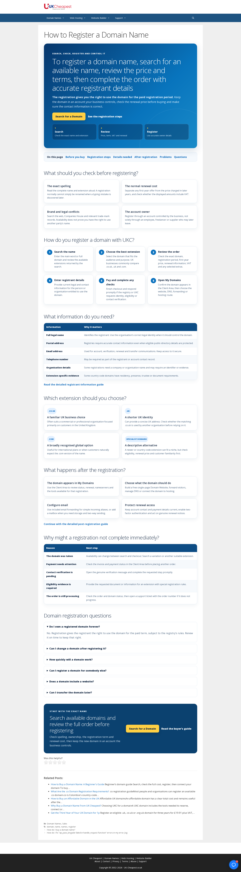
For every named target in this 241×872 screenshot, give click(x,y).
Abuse (134, 861)
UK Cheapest (95, 858)
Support (119, 17)
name (57, 826)
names (64, 826)
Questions (180, 157)
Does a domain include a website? (71, 681)
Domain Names (54, 17)
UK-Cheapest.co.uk (133, 867)
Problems (166, 157)
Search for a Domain (69, 116)
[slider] (55, 762)
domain (50, 826)
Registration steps (99, 157)
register (72, 826)
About (97, 861)
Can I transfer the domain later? (70, 692)
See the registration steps (105, 116)
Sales (64, 823)
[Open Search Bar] (193, 18)
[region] (120, 351)
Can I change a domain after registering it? (77, 648)
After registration (145, 157)
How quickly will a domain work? (71, 659)
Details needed (122, 157)
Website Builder (99, 17)
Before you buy (75, 157)
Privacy (115, 861)
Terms (125, 861)
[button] (233, 864)
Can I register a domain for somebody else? (77, 670)
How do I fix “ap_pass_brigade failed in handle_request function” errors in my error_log (87, 832)
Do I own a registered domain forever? (74, 626)
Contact (106, 861)
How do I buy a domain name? (61, 829)
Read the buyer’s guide (176, 728)
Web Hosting (76, 17)
